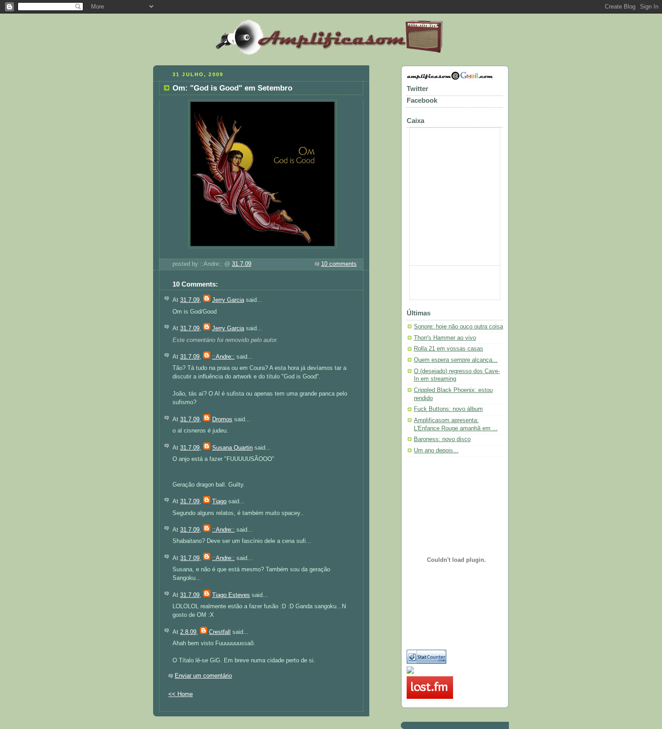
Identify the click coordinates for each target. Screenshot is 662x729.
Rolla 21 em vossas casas (448, 349)
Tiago (219, 501)
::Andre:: (223, 357)
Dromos (222, 419)
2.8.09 (188, 632)
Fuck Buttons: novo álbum (448, 409)
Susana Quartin (232, 448)
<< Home (180, 694)
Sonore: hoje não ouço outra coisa (458, 326)
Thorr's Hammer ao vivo (445, 338)
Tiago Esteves (231, 595)
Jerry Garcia (228, 300)
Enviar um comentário (203, 676)
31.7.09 (241, 264)
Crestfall (220, 632)
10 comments (339, 264)
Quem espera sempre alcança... (456, 360)
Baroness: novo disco (442, 439)
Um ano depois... (436, 450)
